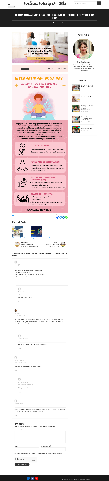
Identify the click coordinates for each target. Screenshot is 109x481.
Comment (18, 430)
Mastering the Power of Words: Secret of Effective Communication (87, 107)
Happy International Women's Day (41, 238)
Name (17, 446)
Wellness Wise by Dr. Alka (45, 3)
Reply (16, 280)
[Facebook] (57, 217)
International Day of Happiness (21, 238)
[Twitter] (60, 217)
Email (46, 446)
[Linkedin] (63, 217)
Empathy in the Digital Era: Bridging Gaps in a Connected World (87, 86)
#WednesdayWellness (87, 97)
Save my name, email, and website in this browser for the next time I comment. (39, 453)
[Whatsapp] (66, 217)
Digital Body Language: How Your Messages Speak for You (87, 118)
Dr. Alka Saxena (36, 69)
